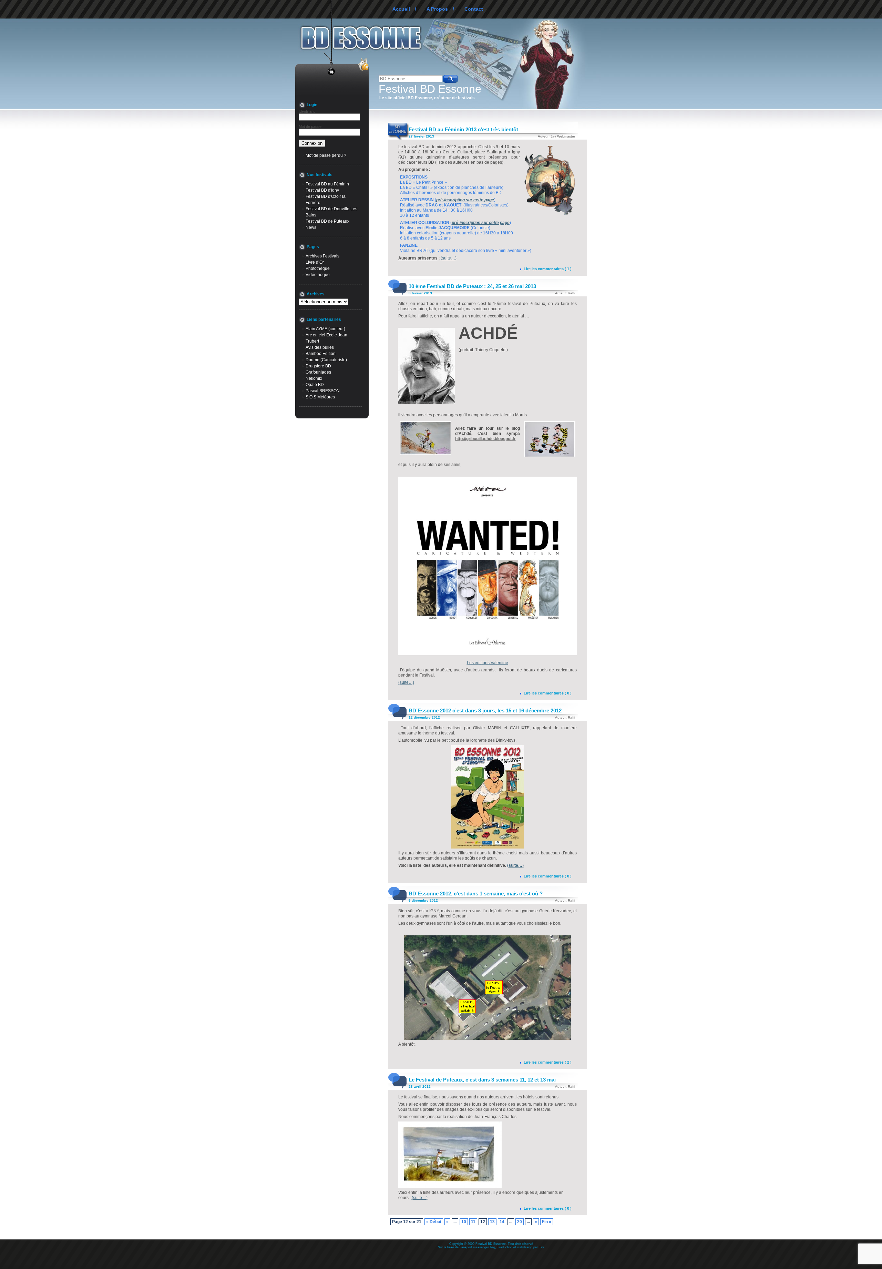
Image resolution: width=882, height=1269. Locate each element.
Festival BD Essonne (430, 89)
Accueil (401, 9)
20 (519, 1221)
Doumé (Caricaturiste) (326, 359)
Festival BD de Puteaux (327, 221)
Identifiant (307, 111)
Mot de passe (310, 126)
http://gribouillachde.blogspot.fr (485, 438)
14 (502, 1221)
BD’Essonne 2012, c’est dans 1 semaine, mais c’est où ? (476, 893)
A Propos (437, 9)
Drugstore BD (318, 366)
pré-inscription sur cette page (465, 199)
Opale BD (315, 384)
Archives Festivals (322, 256)
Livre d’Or (315, 262)
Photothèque (318, 268)
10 (463, 1221)
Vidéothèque (318, 274)
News (311, 227)
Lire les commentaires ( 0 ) (548, 693)
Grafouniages (318, 372)
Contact (473, 9)
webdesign (524, 1247)
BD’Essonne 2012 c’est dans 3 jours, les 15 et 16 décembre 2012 (485, 710)
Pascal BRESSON (323, 390)
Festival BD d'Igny (322, 190)
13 (492, 1221)
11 (473, 1221)
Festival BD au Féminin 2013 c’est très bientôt (463, 129)
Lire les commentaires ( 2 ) (548, 1062)
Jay (541, 1247)
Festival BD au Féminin (327, 184)
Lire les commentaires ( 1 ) (548, 269)
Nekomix (314, 378)
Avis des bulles (320, 347)
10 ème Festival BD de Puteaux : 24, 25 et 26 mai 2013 (472, 286)
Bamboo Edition (321, 353)
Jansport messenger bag (477, 1247)
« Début (433, 1221)
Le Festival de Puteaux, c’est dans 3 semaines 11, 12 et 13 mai (482, 1080)
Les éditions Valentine (487, 662)
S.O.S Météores (320, 397)
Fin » (546, 1221)
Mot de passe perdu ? (326, 155)
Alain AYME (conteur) (325, 328)
